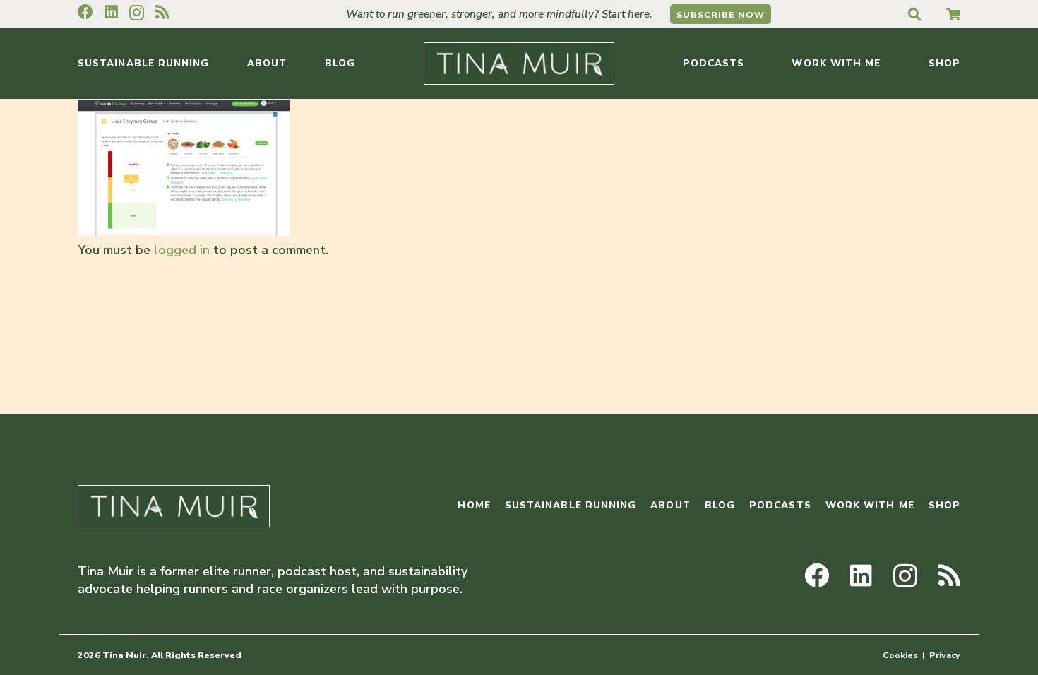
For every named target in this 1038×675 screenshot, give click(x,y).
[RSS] (162, 12)
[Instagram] (136, 12)
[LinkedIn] (111, 12)
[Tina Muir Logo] (519, 63)
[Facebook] (85, 12)
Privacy (944, 655)
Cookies (900, 655)
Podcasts (780, 505)
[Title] (953, 14)
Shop (944, 505)
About (670, 505)
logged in (182, 249)
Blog (720, 505)
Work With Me (869, 505)
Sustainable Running (571, 505)
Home (474, 505)
